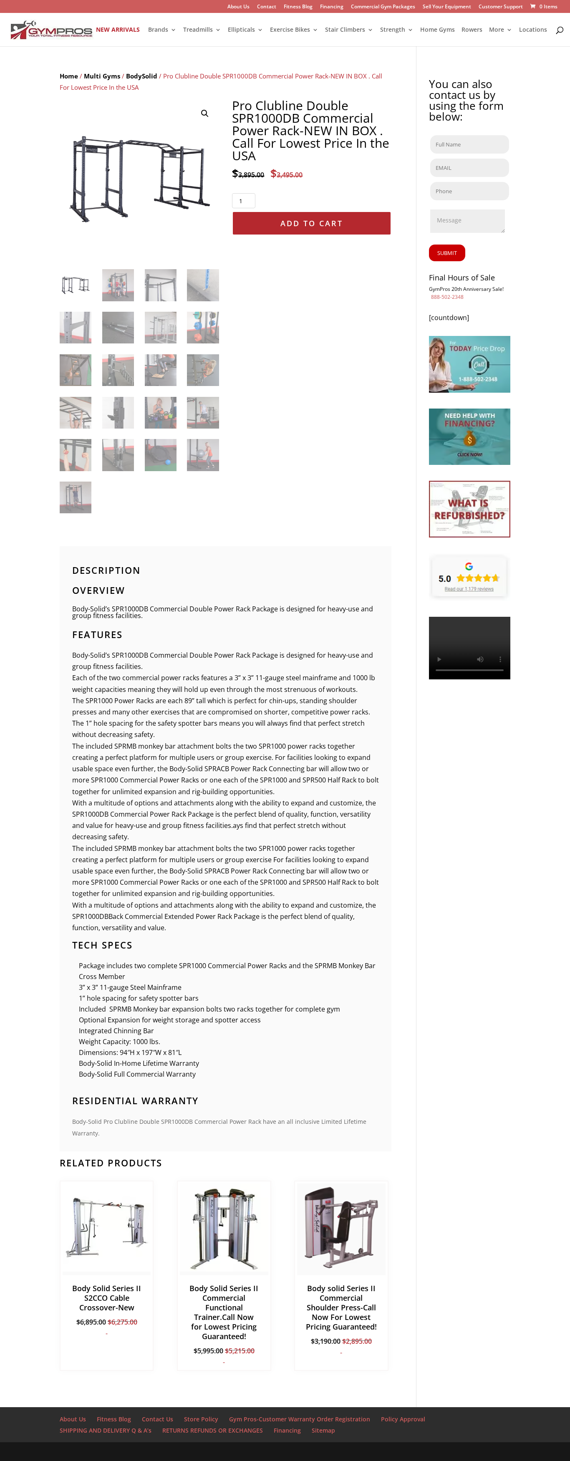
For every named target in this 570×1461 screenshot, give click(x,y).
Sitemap (323, 1430)
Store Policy (201, 1419)
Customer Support (501, 7)
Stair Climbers (345, 30)
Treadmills (198, 30)
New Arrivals (118, 30)
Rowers (472, 30)
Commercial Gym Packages (383, 7)
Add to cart (311, 223)
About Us (238, 7)
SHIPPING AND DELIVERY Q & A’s (105, 1430)
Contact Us (157, 1419)
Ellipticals (241, 30)
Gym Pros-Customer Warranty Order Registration (299, 1419)
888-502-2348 (447, 296)
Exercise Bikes (290, 30)
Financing (331, 7)
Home (69, 76)
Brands (158, 30)
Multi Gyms (102, 76)
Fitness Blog (298, 7)
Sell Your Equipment (447, 7)
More (496, 30)
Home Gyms (437, 30)
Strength (392, 30)
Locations (533, 30)
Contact (266, 7)
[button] (204, 113)
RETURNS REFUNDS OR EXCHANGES (212, 1430)
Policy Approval (403, 1419)
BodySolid (141, 76)
